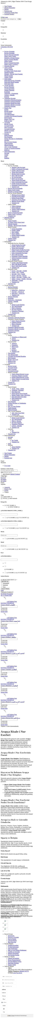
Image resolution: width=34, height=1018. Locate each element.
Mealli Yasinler (8, 75)
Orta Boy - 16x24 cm (18, 292)
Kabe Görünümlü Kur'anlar (19, 182)
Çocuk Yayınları (9, 85)
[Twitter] (6, 927)
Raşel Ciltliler (15, 233)
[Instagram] (6, 931)
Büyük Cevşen (8, 124)
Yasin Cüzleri (8, 67)
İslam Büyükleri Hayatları (19, 397)
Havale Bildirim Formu (14, 961)
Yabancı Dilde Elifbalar (18, 209)
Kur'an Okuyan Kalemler (11, 54)
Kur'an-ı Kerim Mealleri (11, 59)
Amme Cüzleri (8, 77)
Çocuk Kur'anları (9, 88)
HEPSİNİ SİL (4, 581)
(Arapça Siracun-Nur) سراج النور (10, 718)
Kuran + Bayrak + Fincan (19, 275)
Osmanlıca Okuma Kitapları (12, 101)
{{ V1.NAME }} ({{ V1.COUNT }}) (18, 517)
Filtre (2, 590)
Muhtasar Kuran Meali (18, 195)
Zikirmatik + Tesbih (17, 280)
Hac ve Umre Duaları (10, 142)
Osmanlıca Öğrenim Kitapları (12, 100)
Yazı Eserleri (8, 113)
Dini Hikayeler (16, 392)
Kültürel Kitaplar (16, 322)
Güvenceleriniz (12, 940)
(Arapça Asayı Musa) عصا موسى (10, 621)
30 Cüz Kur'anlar (16, 177)
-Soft (9, 1015)
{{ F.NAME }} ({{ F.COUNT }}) (17, 572)
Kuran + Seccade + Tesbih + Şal (21, 277)
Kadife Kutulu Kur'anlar (19, 183)
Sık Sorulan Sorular (13, 955)
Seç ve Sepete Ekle (6, 595)
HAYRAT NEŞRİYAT (7, 603)
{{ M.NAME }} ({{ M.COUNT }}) (17, 549)
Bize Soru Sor (12, 942)
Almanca (14, 343)
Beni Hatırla (6, 474)
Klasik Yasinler (8, 69)
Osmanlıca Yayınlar (10, 98)
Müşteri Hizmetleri (9, 8)
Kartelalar (7, 92)
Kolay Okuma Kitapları (18, 321)
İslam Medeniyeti (16, 398)
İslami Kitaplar (8, 135)
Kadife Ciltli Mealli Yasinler (20, 262)
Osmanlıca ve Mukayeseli (19, 337)
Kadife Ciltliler (16, 230)
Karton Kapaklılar (17, 229)
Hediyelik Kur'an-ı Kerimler (12, 80)
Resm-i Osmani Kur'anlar (11, 63)
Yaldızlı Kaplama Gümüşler (19, 258)
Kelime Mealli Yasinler (18, 235)
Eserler (6, 109)
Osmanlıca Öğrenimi (17, 311)
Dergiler (6, 140)
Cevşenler (7, 122)
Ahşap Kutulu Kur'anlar (18, 180)
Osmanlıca (15, 345)
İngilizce (14, 350)
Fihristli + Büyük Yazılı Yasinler (13, 74)
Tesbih (6, 155)
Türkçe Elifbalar (16, 206)
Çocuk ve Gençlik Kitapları (12, 148)
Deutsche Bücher (9, 66)
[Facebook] (6, 923)
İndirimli (5, 585)
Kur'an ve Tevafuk (13, 937)
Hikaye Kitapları (16, 308)
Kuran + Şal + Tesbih (18, 272)
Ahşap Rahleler (16, 447)
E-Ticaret (12, 1015)
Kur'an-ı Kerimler (9, 51)
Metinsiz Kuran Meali (18, 201)
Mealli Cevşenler (9, 130)
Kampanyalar (8, 11)
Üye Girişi (7, 465)
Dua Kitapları (8, 137)
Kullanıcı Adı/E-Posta (7, 468)
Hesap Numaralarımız (14, 960)
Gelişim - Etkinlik (9, 95)
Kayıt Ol (3, 478)
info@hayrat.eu (17, 973)
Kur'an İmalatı (12, 939)
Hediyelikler (7, 79)
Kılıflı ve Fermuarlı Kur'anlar (20, 169)
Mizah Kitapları (8, 145)
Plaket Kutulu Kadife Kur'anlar (20, 250)
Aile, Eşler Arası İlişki (18, 413)
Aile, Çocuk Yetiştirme (10, 147)
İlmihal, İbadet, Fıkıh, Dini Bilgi (21, 395)
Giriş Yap (3, 476)
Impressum (11, 935)
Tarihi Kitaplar (8, 143)
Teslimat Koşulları (13, 945)
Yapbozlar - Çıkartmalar (11, 93)
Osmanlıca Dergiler (10, 106)
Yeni (4, 587)
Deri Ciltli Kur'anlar (17, 175)
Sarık (5, 156)
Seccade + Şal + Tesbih (18, 274)
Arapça (14, 338)
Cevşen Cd (7, 132)
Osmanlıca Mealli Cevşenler (12, 105)
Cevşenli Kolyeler (9, 129)
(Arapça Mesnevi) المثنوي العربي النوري (12, 653)
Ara (19, 19)
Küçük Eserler (8, 111)
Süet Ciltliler (15, 232)
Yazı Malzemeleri (9, 114)
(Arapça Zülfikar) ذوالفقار (8, 637)
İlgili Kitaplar (8, 117)
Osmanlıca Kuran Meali (18, 199)
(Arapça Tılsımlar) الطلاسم (9, 669)
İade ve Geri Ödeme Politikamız (17, 950)
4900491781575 (24, 971)
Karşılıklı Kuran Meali (18, 196)
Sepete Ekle (4, 611)
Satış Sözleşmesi (12, 948)
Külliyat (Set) (8, 121)
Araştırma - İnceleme (18, 390)
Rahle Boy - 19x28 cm (18, 290)
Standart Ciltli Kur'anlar (18, 167)
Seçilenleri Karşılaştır (7, 594)
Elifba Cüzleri (8, 61)
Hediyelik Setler (9, 84)
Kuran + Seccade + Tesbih (19, 271)
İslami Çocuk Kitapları (18, 304)
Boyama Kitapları (17, 309)
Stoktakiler (6, 583)
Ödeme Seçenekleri (13, 958)
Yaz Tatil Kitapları (17, 306)
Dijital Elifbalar (16, 208)
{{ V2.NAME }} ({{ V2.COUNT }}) (18, 528)
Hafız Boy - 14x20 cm (18, 293)
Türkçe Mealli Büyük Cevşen (20, 374)
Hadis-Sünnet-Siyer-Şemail (19, 393)
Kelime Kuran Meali (17, 198)
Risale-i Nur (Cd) (9, 119)
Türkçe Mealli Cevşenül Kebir (20, 379)
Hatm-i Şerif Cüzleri (10, 56)
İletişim (6, 9)
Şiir (13, 430)
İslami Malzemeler (9, 151)
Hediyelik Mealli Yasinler (11, 82)
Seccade (6, 153)
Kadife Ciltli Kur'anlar (18, 170)
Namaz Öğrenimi (9, 90)
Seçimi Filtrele (5, 588)
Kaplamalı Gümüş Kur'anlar (20, 185)
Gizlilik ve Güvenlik (14, 952)
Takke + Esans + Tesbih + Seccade (22, 279)
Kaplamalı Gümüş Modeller (20, 256)
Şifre (2, 472)
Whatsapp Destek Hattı (11, 12)
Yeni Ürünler (8, 6)
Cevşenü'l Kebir (9, 126)
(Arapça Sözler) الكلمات (8, 605)
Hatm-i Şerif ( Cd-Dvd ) (11, 64)
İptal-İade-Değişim (13, 963)
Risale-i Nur (7, 108)
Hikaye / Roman (16, 421)
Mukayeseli (15, 346)
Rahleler (6, 158)
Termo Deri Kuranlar (18, 172)
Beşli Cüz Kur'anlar (17, 178)
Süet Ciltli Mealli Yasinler (19, 264)
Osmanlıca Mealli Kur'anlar (12, 103)
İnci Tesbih (15, 440)
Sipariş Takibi (12, 965)
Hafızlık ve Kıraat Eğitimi (11, 58)
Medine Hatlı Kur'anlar (18, 174)
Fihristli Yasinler (9, 72)
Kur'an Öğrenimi (9, 87)
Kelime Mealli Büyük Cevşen (20, 377)
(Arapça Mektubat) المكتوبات (9, 685)
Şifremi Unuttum (15, 474)
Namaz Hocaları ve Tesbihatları (13, 138)
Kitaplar (6, 96)
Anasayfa (7, 487)
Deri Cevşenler (8, 127)
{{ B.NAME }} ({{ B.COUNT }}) (17, 538)
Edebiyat (6, 150)
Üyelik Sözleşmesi (13, 947)
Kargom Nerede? (9, 14)
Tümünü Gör (15, 187)
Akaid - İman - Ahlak (18, 388)
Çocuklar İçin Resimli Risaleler (13, 116)
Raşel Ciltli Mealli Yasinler (19, 266)
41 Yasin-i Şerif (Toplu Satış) (12, 71)
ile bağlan (3, 479)
